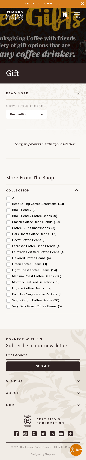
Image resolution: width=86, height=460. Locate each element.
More (11, 405)
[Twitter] (43, 433)
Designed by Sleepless (43, 454)
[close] (82, 3)
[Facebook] (16, 433)
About (12, 393)
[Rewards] (76, 450)
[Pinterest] (34, 433)
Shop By (14, 381)
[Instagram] (25, 433)
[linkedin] (52, 433)
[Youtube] (61, 433)
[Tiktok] (70, 433)
